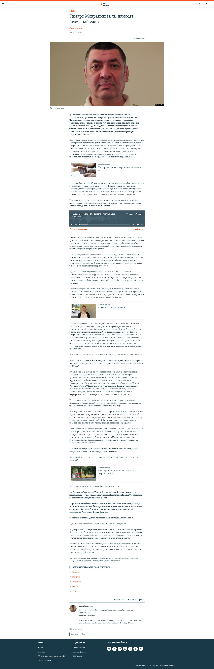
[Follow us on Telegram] (130, 649)
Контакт (41, 652)
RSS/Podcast (77, 656)
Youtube (75, 591)
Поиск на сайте (79, 648)
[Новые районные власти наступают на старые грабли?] (83, 473)
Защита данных (44, 661)
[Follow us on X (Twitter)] (114, 649)
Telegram (76, 577)
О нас (40, 648)
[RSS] (135, 649)
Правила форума (79, 652)
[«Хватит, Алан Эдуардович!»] (83, 311)
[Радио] (200, 3)
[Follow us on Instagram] (125, 649)
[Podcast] (141, 649)
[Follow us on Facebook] (109, 649)
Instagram (76, 582)
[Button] (139, 38)
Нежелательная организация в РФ (51, 656)
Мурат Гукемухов (76, 28)
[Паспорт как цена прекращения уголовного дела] (83, 170)
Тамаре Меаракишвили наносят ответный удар (93, 214)
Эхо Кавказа (78, 217)
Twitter (75, 587)
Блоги (72, 11)
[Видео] (207, 3)
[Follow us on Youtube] (120, 649)
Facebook (76, 572)
